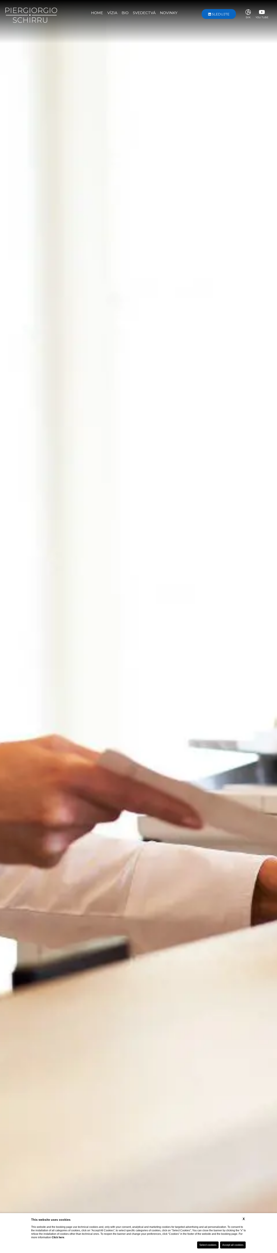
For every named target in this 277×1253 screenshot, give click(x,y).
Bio (125, 13)
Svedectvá (144, 13)
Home (97, 13)
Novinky (168, 13)
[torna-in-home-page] (31, 14)
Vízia (112, 13)
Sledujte (220, 14)
